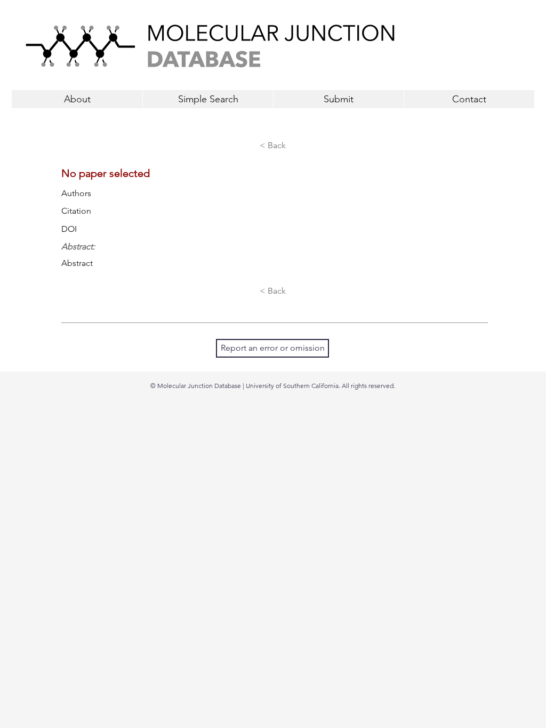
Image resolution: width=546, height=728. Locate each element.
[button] (338, 99)
